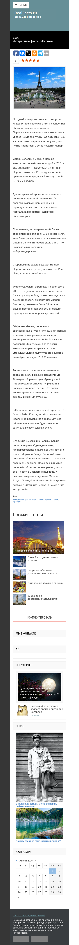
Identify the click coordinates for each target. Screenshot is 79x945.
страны (40, 499)
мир (34, 499)
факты (28, 499)
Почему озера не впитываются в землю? (38, 841)
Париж (55, 499)
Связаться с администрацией (29, 915)
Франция (17, 501)
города (48, 499)
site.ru (33, 14)
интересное (18, 499)
